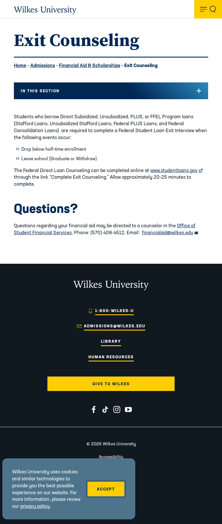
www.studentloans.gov (176, 170)
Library (111, 341)
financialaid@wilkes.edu (170, 232)
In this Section (40, 90)
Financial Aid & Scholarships (89, 65)
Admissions (42, 65)
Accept (106, 489)
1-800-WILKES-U (114, 310)
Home (20, 65)
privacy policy (35, 506)
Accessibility (111, 457)
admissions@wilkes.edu (114, 326)
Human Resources (111, 356)
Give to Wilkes (111, 383)
